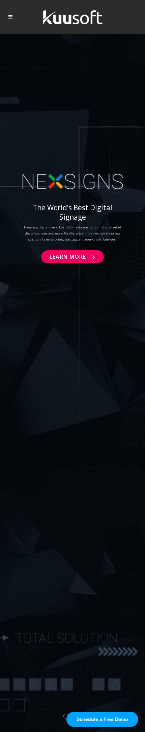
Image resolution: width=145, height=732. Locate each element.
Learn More (69, 256)
